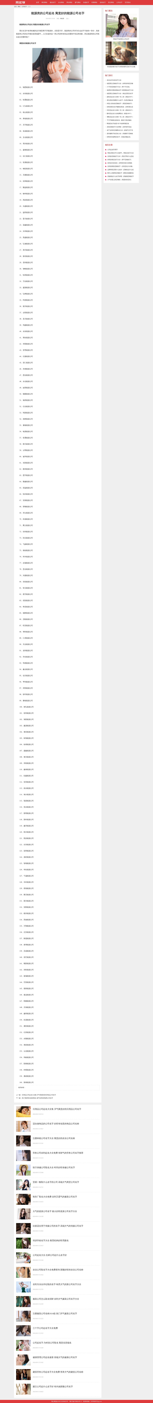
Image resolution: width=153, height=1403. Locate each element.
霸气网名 (78, 2)
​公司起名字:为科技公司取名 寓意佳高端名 (52, 1343)
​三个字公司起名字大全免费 (45, 1328)
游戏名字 (103, 2)
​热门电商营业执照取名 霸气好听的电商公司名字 (37, 1098)
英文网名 (111, 2)
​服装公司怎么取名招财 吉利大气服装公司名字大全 (56, 1299)
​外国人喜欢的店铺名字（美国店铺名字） (120, 103)
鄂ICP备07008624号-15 (76, 1401)
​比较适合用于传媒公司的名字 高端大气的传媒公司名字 (58, 1226)
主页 (15, 6)
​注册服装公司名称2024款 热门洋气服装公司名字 (55, 1313)
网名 (19, 6)
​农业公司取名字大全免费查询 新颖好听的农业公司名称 (58, 1270)
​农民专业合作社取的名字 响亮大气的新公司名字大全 (57, 1284)
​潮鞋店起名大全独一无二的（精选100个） (120, 117)
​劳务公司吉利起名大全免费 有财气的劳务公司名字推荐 (58, 1153)
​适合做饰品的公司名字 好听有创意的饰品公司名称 (56, 1124)
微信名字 (53, 2)
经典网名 (94, 2)
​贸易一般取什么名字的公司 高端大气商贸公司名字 (56, 1182)
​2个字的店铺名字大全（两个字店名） (119, 87)
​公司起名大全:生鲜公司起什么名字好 (50, 1255)
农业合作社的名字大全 (114, 80)
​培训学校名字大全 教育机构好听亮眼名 (51, 1240)
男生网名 (69, 2)
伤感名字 (86, 2)
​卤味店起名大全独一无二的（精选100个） (120, 97)
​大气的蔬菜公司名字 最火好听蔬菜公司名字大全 (55, 1211)
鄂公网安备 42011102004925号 (59, 1401)
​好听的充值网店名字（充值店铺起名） (119, 137)
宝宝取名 (128, 2)
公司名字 (119, 2)
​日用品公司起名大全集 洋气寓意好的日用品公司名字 (39, 1095)
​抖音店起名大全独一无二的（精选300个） (120, 110)
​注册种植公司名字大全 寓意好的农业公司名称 (54, 1138)
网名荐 (62, 18)
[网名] (20, 4)
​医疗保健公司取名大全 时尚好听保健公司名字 (54, 1167)
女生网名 (61, 2)
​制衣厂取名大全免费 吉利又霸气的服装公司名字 (55, 1197)
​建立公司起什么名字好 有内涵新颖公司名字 (53, 1386)
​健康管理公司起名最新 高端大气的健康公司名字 (55, 1357)
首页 (37, 2)
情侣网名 (44, 2)
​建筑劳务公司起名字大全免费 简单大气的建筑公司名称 (58, 1372)
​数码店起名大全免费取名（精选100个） (119, 113)
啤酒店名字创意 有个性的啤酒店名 (118, 123)
